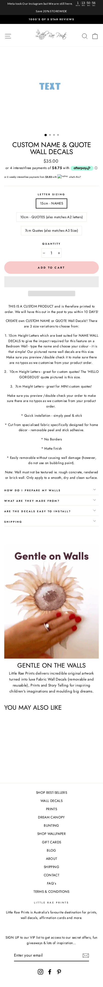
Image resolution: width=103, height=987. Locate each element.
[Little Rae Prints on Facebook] (49, 972)
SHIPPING (51, 866)
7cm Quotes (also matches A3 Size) (51, 230)
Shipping (13, 522)
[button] (51, 281)
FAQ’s (51, 883)
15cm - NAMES (51, 203)
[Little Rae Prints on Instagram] (40, 972)
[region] (51, 7)
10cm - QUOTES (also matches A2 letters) (51, 216)
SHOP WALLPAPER (51, 833)
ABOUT (51, 858)
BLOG (51, 850)
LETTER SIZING (51, 194)
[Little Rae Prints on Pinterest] (59, 972)
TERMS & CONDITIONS (51, 891)
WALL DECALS (51, 800)
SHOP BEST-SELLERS (51, 792)
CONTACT (51, 875)
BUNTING (51, 825)
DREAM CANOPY (51, 817)
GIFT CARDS (51, 842)
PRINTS (51, 808)
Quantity (51, 244)
